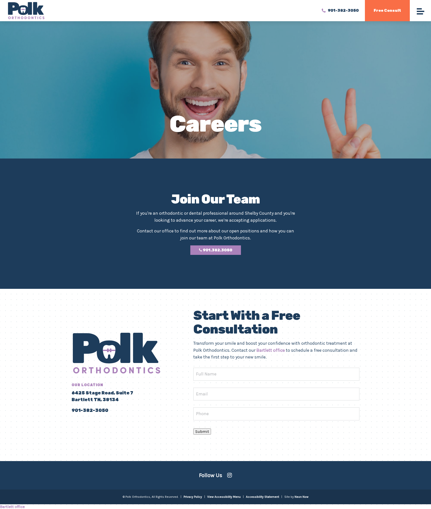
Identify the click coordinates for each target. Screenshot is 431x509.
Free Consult (387, 10)
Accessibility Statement (262, 497)
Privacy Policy (193, 497)
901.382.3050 (217, 250)
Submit (202, 431)
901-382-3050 (343, 10)
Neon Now (302, 497)
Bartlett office (270, 350)
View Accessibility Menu (224, 497)
